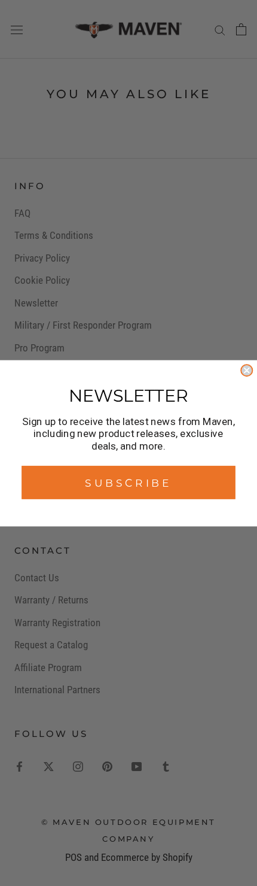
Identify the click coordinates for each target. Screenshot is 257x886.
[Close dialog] (246, 370)
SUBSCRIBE (128, 482)
